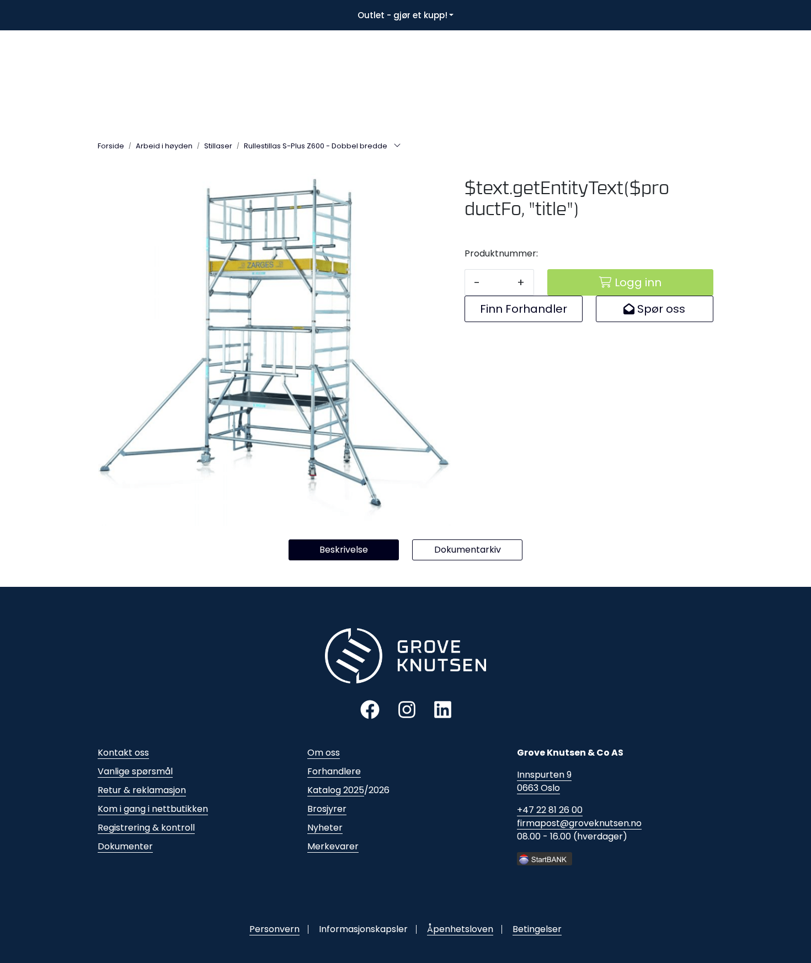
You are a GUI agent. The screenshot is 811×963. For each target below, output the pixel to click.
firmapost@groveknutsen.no (579, 823)
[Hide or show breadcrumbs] (397, 146)
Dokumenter (125, 846)
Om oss (323, 752)
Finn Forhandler (523, 309)
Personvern (274, 929)
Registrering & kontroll (146, 827)
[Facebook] (370, 708)
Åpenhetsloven (460, 929)
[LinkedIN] (442, 708)
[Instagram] (406, 708)
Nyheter (325, 827)
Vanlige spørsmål (135, 771)
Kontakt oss (123, 752)
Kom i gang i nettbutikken (153, 808)
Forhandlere (334, 771)
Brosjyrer (326, 808)
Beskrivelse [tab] (343, 549)
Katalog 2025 (335, 790)
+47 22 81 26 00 (550, 810)
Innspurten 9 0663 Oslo (544, 781)
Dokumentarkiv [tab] (467, 549)
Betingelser (537, 929)
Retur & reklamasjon (142, 790)
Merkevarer (333, 846)
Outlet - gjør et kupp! (402, 15)
